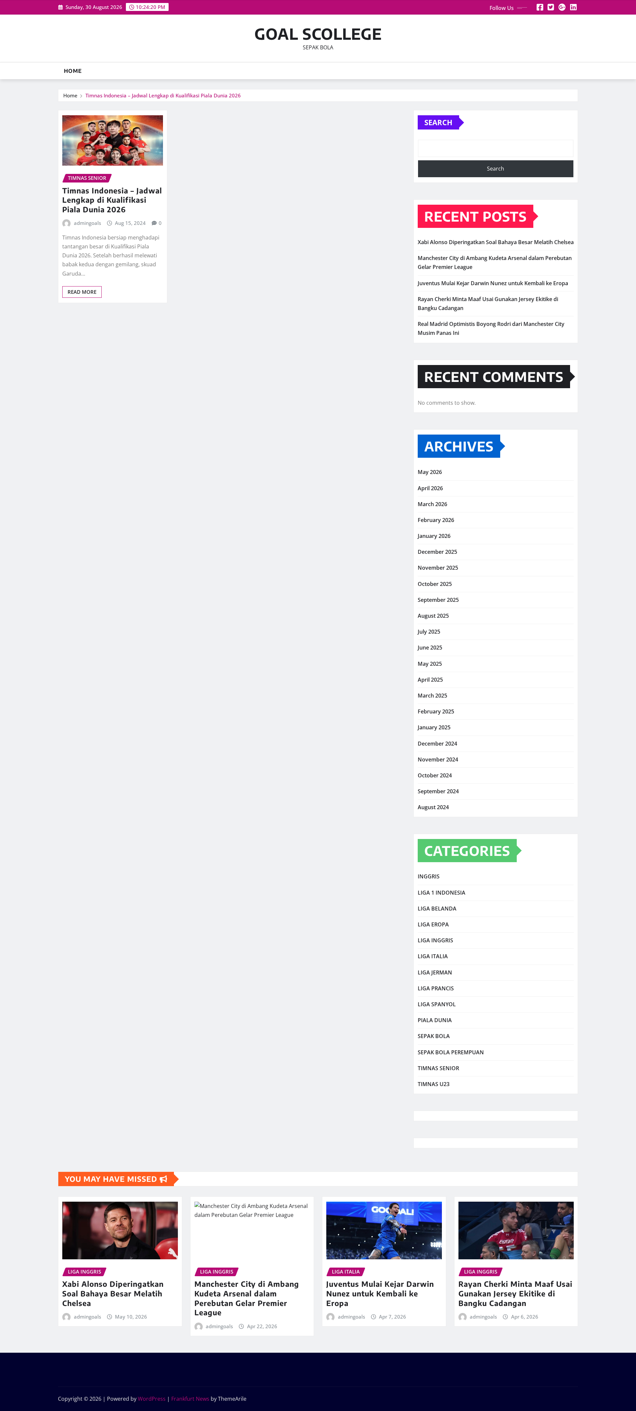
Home (73, 71)
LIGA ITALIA (433, 956)
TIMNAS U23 (434, 1084)
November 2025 (438, 567)
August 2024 (433, 807)
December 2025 (437, 551)
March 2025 (432, 695)
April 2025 (430, 679)
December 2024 (437, 743)
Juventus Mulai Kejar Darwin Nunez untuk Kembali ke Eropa (493, 283)
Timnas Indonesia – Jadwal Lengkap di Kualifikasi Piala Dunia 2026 (163, 95)
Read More (82, 291)
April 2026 (430, 488)
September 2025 (438, 599)
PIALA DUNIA (435, 1020)
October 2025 (435, 584)
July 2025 (429, 631)
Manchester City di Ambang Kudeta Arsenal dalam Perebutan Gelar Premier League (246, 1298)
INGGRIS (429, 876)
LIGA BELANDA (437, 908)
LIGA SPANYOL (437, 1004)
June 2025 (430, 647)
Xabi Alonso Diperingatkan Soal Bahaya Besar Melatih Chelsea (496, 242)
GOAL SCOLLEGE (318, 33)
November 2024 (438, 759)
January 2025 (434, 727)
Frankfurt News (190, 1398)
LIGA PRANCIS (436, 988)
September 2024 (438, 791)
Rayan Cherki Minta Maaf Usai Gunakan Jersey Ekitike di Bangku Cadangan (515, 1293)
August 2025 (433, 615)
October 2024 (435, 775)
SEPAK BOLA (434, 1036)
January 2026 (434, 536)
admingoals (87, 223)
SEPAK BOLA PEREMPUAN (451, 1052)
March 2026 (432, 504)
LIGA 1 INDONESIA (441, 892)
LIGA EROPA (433, 924)
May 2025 (430, 663)
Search (438, 122)
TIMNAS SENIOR (438, 1068)
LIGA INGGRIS (435, 940)
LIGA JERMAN (435, 972)
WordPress (152, 1398)
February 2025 (436, 711)
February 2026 (436, 520)
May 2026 (430, 472)
